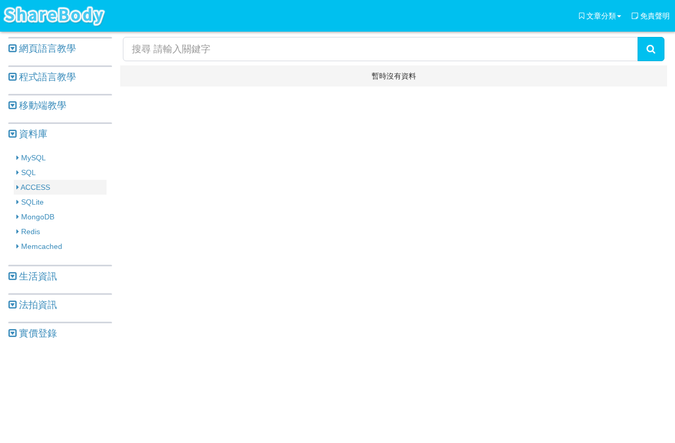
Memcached (40, 246)
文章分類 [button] (600, 16)
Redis (29, 231)
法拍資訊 (36, 305)
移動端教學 (41, 105)
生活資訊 (36, 276)
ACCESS (34, 187)
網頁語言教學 (46, 48)
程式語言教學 (46, 77)
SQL (27, 172)
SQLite (31, 202)
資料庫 (31, 134)
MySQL (32, 157)
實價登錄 (36, 333)
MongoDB (36, 217)
